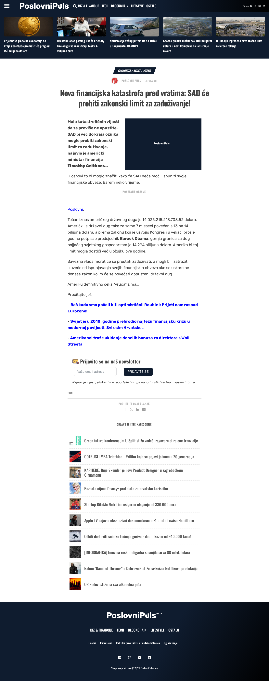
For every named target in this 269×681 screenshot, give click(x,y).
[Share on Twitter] (131, 410)
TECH (105, 5)
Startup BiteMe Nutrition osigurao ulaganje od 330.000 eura (130, 504)
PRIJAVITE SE (138, 371)
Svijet (137, 70)
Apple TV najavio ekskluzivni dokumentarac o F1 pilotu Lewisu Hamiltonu (139, 520)
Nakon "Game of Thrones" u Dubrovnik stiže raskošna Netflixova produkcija (141, 568)
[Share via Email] (144, 410)
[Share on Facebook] (125, 410)
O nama (245, 6)
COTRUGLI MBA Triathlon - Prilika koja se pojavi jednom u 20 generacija (139, 456)
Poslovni (75, 209)
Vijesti (147, 70)
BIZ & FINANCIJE (88, 5)
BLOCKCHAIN (119, 5)
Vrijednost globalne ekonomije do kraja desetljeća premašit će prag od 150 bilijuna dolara (27, 45)
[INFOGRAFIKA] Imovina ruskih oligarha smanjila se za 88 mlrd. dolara (137, 552)
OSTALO (151, 5)
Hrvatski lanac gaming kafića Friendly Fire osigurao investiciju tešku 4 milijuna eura (80, 45)
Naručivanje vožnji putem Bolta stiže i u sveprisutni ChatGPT (133, 43)
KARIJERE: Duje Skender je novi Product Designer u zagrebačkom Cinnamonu (133, 472)
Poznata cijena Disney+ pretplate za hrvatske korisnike (126, 488)
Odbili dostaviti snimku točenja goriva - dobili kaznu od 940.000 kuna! (137, 536)
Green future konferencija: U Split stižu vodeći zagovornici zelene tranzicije (141, 440)
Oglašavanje (170, 643)
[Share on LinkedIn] (137, 410)
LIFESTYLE (137, 5)
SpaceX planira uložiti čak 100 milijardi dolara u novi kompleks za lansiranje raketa (187, 45)
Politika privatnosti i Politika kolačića (138, 643)
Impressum (106, 643)
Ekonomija (124, 70)
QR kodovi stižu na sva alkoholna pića (112, 584)
